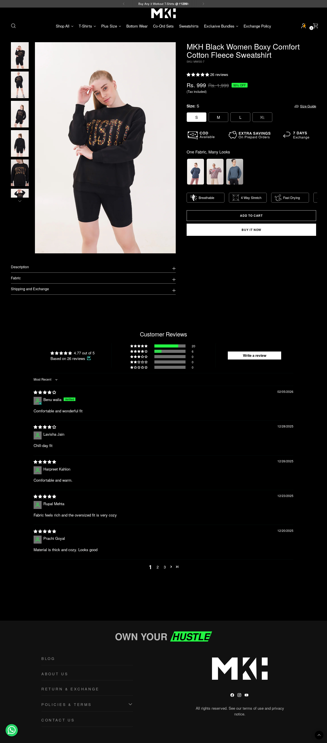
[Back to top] (319, 735)
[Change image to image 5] (20, 172)
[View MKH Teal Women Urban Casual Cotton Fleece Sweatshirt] (235, 171)
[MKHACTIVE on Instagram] (239, 696)
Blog (48, 658)
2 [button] (158, 567)
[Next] (203, 4)
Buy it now (251, 230)
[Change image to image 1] (20, 55)
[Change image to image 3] (20, 114)
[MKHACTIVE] (163, 13)
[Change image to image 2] (20, 85)
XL (262, 117)
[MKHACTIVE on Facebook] (232, 696)
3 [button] (165, 567)
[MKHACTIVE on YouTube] (247, 696)
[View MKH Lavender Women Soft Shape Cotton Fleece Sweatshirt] (215, 171)
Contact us (58, 720)
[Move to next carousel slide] (312, 605)
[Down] (20, 201)
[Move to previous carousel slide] (302, 605)
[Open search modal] (13, 25)
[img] (45, 392)
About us (55, 673)
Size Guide (308, 106)
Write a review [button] (254, 355)
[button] (198, 74)
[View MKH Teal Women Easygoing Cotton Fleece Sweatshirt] (195, 171)
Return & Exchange (70, 688)
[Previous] (124, 4)
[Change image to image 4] (20, 143)
